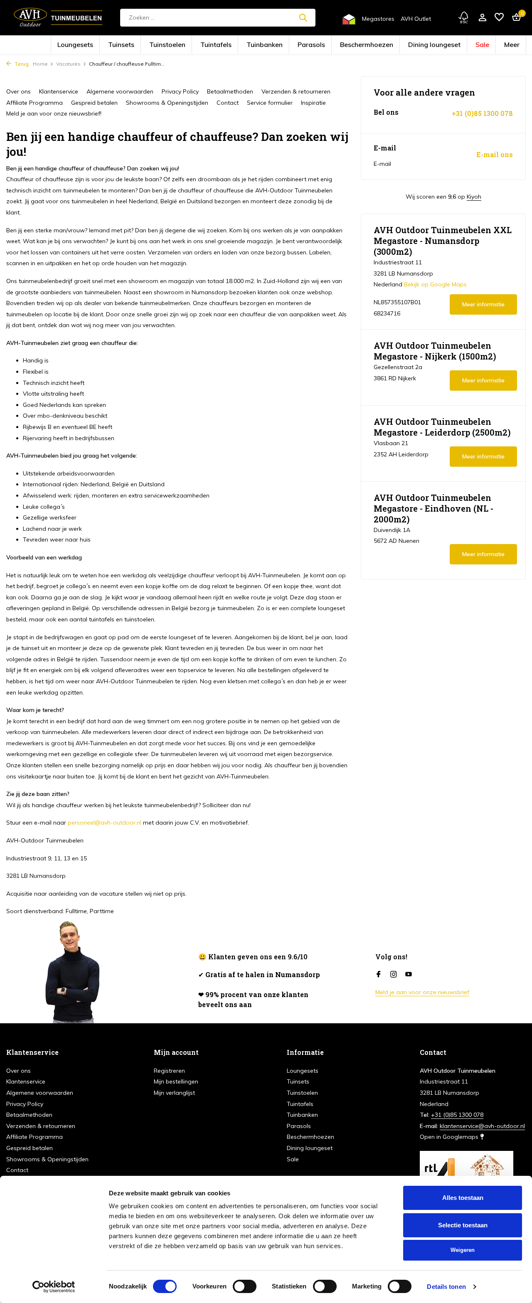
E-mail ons (494, 154)
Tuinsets (169, 45)
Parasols (304, 45)
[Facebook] (378, 975)
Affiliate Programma (34, 102)
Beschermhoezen (343, 45)
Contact (228, 102)
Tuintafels (236, 45)
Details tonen (446, 1286)
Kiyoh (474, 196)
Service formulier (270, 102)
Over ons (18, 91)
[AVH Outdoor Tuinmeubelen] (58, 17)
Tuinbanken (270, 45)
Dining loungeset (389, 45)
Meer (446, 45)
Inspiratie (313, 102)
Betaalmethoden (230, 91)
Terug (21, 64)
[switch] (244, 1286)
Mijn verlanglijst (174, 1092)
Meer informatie (483, 304)
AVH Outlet (416, 18)
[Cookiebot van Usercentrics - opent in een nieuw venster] (53, 1287)
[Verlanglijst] (499, 17)
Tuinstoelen (202, 45)
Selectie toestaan (463, 1225)
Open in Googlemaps (450, 1136)
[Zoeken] (303, 17)
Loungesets (136, 45)
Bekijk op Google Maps (435, 284)
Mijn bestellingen (176, 1081)
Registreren (169, 1070)
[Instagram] (393, 975)
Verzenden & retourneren (295, 91)
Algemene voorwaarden (119, 91)
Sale (423, 45)
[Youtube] (408, 975)
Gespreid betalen (94, 102)
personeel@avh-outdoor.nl (104, 822)
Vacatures (68, 64)
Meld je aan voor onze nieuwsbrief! (53, 113)
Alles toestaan (462, 1197)
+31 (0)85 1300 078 (482, 113)
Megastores (378, 18)
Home (40, 64)
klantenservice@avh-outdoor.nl (482, 1126)
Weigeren (463, 1250)
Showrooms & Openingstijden (167, 102)
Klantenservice (58, 91)
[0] (514, 17)
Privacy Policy (180, 91)
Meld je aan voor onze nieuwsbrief (422, 992)
